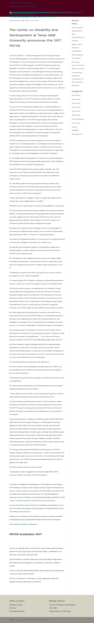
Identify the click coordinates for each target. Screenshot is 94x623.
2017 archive (35, 20)
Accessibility (20, 620)
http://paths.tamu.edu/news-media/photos (23, 524)
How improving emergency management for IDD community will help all (78, 78)
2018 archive (76, 115)
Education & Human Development (21, 3)
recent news (76, 123)
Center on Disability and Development (22, 6)
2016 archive (76, 107)
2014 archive (76, 99)
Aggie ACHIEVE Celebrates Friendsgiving (77, 47)
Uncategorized (77, 134)
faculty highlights (78, 119)
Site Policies (44, 620)
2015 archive (76, 103)
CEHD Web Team (32, 620)
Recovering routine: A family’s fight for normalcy (78, 65)
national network (23, 501)
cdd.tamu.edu (25, 512)
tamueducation (15, 20)
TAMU (11, 620)
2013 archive (76, 95)
